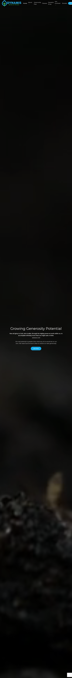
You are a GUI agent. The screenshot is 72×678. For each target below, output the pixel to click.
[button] (36, 348)
